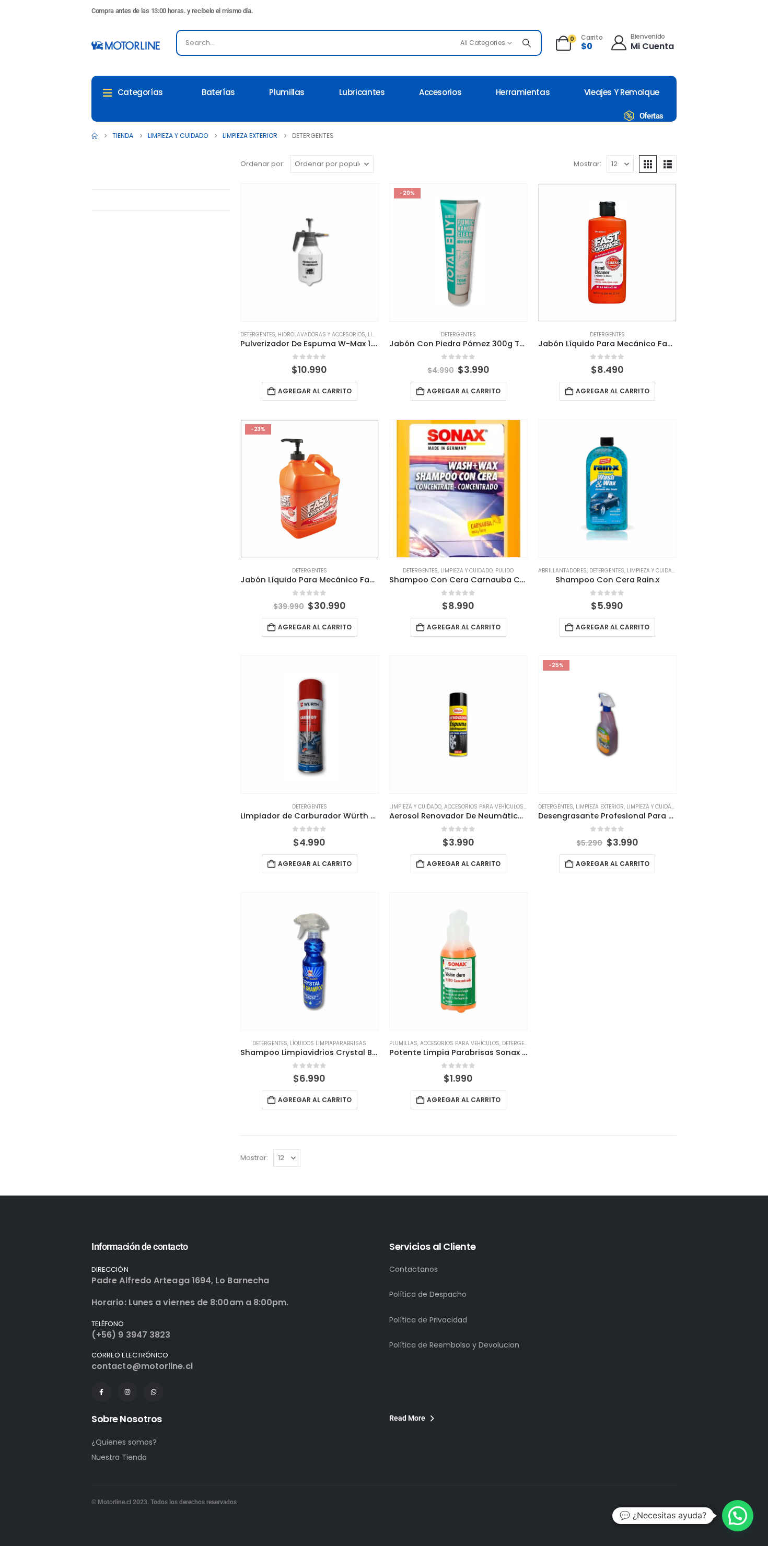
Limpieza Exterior (600, 807)
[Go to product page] (309, 252)
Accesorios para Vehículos (483, 807)
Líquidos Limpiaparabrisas (328, 1043)
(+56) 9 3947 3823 (130, 1335)
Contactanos (413, 1269)
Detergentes (257, 334)
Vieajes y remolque (621, 92)
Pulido (504, 571)
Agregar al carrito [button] (315, 391)
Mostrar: (587, 164)
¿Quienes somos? (124, 1442)
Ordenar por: (262, 164)
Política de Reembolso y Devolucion (454, 1345)
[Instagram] (127, 1392)
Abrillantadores (562, 571)
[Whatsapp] (154, 1392)
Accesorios (440, 92)
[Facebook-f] (101, 1392)
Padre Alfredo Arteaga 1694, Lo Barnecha (180, 1280)
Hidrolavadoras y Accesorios (321, 334)
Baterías (218, 92)
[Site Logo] (125, 45)
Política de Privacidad (428, 1320)
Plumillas (287, 92)
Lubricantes (362, 92)
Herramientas (523, 92)
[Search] (527, 43)
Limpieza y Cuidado (466, 571)
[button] (648, 164)
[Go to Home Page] (94, 136)
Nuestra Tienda (119, 1457)
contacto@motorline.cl (142, 1366)
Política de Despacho (428, 1294)
